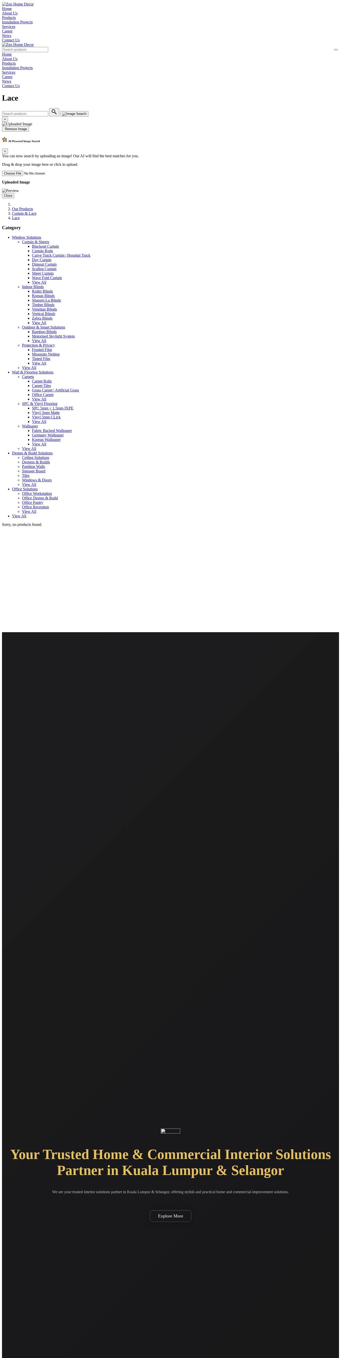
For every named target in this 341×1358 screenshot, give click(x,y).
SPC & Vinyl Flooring (39, 403)
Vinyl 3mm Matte (46, 412)
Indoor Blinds (33, 287)
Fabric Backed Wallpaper (52, 430)
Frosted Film (42, 350)
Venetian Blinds (44, 309)
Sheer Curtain (43, 273)
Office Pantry (32, 502)
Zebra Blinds (42, 318)
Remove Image (15, 129)
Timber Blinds (43, 305)
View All (39, 282)
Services (8, 26)
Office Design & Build (40, 498)
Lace (16, 218)
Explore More (170, 1215)
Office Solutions (25, 489)
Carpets (28, 377)
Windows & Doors (37, 480)
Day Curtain (41, 260)
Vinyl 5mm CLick (46, 417)
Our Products (22, 209)
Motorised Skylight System (53, 336)
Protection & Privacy (38, 345)
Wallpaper (30, 426)
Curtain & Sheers (35, 242)
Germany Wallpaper (48, 435)
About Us (9, 13)
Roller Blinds (42, 291)
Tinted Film (41, 359)
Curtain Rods (42, 251)
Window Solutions (26, 237)
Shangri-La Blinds (46, 300)
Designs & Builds (36, 462)
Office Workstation (37, 493)
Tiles (25, 475)
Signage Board (33, 471)
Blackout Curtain (45, 246)
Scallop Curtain (44, 269)
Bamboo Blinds (44, 332)
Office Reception (35, 507)
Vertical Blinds (43, 314)
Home (7, 8)
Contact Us (11, 40)
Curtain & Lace (24, 213)
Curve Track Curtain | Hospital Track (61, 255)
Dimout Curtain (44, 264)
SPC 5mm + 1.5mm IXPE (52, 408)
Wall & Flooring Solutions (32, 372)
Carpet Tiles (41, 386)
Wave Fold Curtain (47, 278)
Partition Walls (33, 466)
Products (9, 17)
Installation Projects (17, 22)
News (6, 35)
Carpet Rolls (42, 381)
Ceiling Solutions (35, 457)
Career (7, 31)
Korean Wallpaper (46, 439)
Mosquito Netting (46, 354)
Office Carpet (42, 394)
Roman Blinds (43, 296)
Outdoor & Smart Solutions (43, 327)
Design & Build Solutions (32, 453)
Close (8, 195)
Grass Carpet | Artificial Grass (55, 390)
